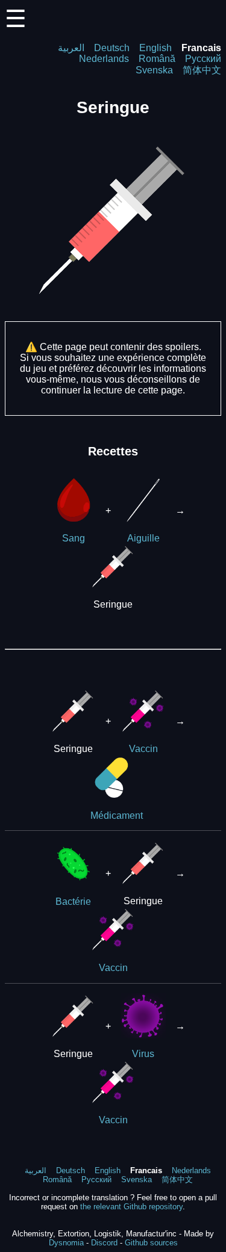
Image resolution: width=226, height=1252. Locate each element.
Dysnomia (66, 1242)
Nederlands (104, 59)
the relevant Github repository (131, 1206)
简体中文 (202, 70)
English (155, 48)
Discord (104, 1242)
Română (157, 59)
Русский (203, 59)
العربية (71, 48)
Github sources (151, 1242)
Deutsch (112, 48)
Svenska (154, 70)
